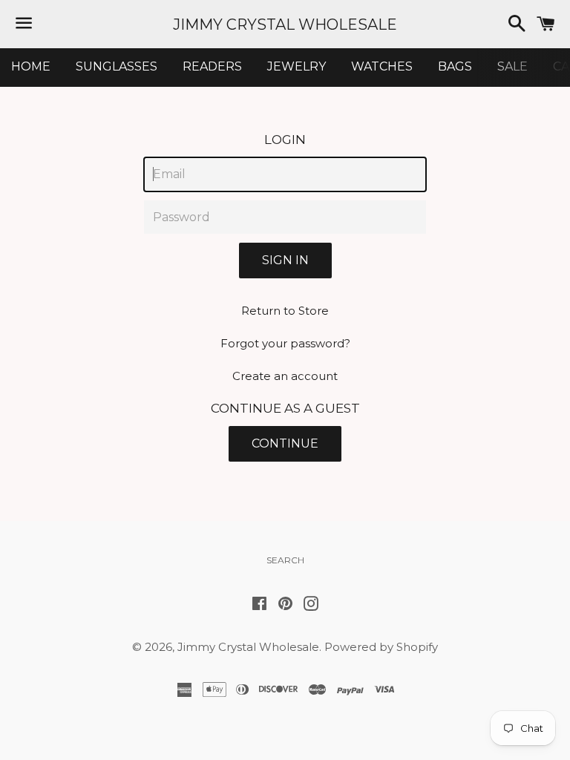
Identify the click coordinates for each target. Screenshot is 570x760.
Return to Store (285, 311)
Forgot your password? (285, 343)
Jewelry (296, 66)
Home (30, 66)
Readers (212, 66)
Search (285, 560)
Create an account (285, 376)
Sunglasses (116, 66)
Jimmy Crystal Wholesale (285, 24)
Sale (512, 66)
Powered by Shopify (381, 647)
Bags (455, 66)
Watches (382, 66)
